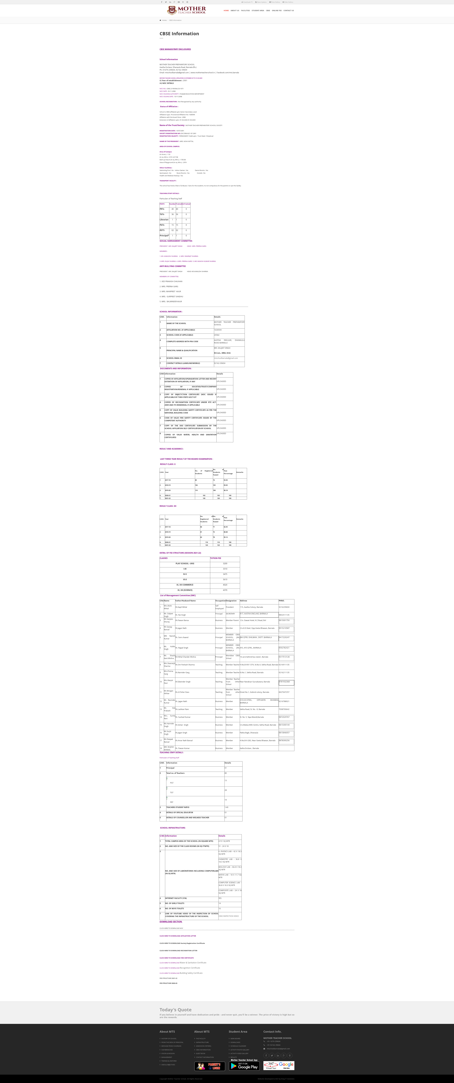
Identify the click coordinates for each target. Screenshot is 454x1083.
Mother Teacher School (177, 1079)
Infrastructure (202, 1042)
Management (166, 1057)
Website (261, 1079)
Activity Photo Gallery (240, 1050)
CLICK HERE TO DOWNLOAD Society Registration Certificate (182, 943)
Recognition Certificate (180, 968)
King (283, 1079)
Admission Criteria (203, 1046)
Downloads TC (248, 2)
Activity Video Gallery (239, 1053)
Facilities (245, 10)
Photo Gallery (275, 2)
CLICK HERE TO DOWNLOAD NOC (171, 928)
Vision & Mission (168, 1053)
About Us (235, 10)
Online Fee (277, 10)
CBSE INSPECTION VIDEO (229, 916)
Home (226, 10)
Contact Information (205, 1057)
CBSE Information (203, 1050)
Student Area (258, 10)
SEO (276, 1079)
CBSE (268, 10)
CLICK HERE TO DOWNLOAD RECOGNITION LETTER (179, 950)
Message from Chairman (171, 1046)
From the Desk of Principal (172, 1042)
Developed (269, 1079)
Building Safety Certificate (181, 973)
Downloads (235, 1042)
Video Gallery (288, 2)
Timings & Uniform (169, 1061)
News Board (235, 1038)
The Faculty (200, 1038)
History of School (169, 1038)
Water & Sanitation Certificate (183, 962)
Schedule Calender (238, 1046)
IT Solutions (289, 1079)
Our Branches (167, 1050)
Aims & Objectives (168, 1065)
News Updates (262, 2)
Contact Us (289, 10)
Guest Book (200, 1053)
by (280, 1079)
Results (234, 1057)
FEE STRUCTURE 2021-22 (168, 978)
